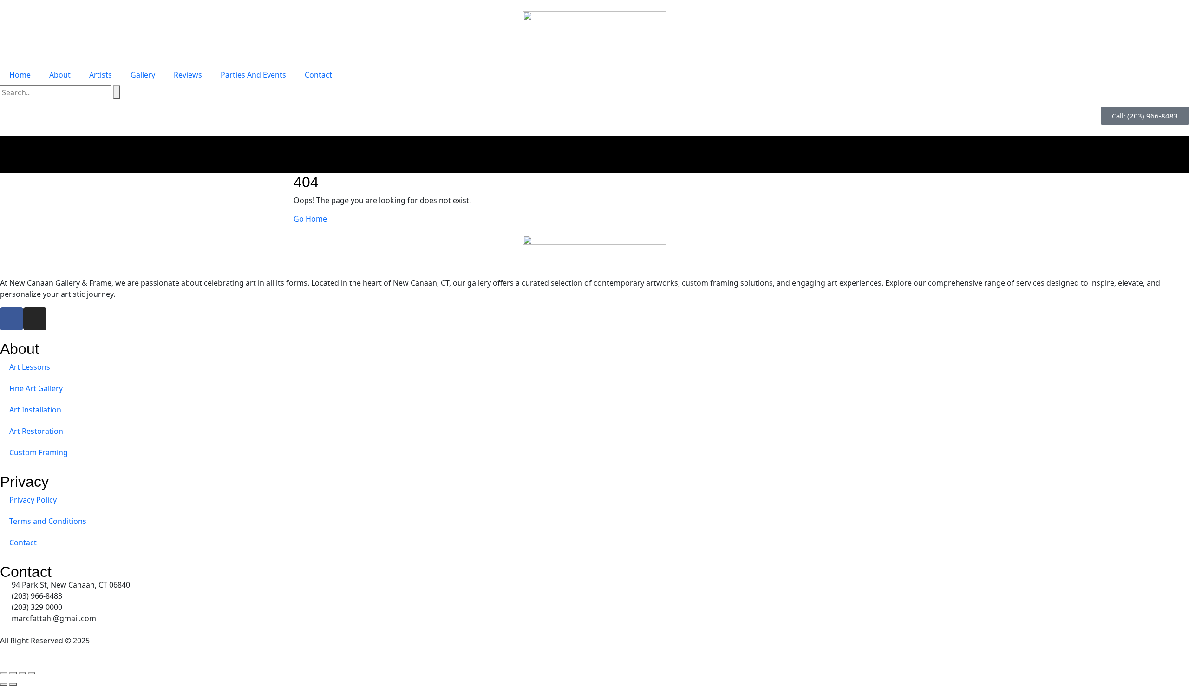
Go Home (310, 219)
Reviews (188, 75)
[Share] (22, 673)
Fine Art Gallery (36, 388)
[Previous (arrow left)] (3, 684)
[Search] (116, 92)
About (60, 75)
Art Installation (35, 410)
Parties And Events (253, 75)
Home (20, 75)
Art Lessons (29, 367)
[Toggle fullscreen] (13, 673)
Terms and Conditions (47, 521)
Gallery (143, 75)
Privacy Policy (33, 500)
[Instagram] (34, 318)
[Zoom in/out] (3, 673)
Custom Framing (38, 452)
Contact (318, 75)
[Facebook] (11, 318)
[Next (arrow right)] (13, 684)
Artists (100, 75)
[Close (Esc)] (31, 673)
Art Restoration (36, 431)
